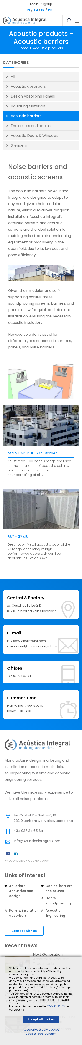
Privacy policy (15, 860)
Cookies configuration (41, 1034)
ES (28, 10)
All (13, 76)
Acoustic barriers (26, 116)
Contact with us (24, 931)
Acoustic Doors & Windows (34, 135)
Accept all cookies (41, 1019)
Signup (46, 4)
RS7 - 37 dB (18, 536)
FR (43, 10)
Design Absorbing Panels (33, 96)
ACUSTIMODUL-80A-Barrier (32, 453)
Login (34, 4)
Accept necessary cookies (41, 1030)
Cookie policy (38, 860)
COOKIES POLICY (56, 1006)
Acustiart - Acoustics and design (21, 891)
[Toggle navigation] (77, 21)
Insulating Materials (28, 106)
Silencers (19, 145)
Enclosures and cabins (31, 125)
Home (23, 48)
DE (50, 10)
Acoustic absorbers (28, 86)
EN (35, 10)
